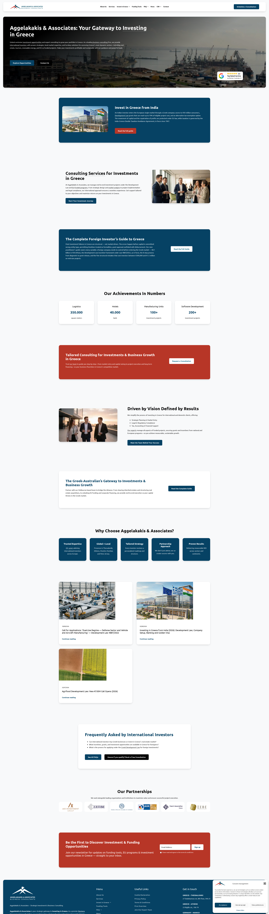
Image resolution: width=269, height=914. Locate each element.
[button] (265, 883)
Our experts (131, 430)
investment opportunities (32, 42)
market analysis (114, 187)
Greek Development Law (130, 747)
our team (73, 364)
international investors (18, 45)
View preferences (258, 905)
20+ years (69, 548)
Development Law (121, 115)
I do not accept (240, 905)
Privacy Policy (240, 910)
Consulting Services (85, 173)
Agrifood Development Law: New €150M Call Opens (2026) (90, 691)
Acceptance (223, 905)
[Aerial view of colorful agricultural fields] (82, 650)
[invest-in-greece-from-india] (165, 583)
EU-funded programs (80, 187)
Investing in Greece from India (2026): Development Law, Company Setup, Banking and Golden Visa (171, 631)
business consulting (100, 42)
